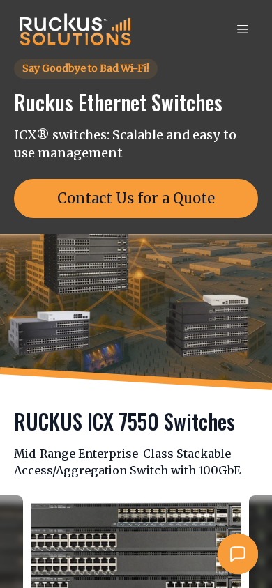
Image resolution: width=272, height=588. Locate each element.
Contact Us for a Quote (136, 198)
